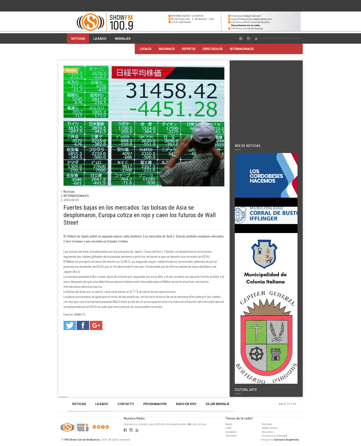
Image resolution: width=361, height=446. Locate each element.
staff (228, 427)
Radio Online (269, 427)
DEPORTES (188, 49)
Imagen (71, 70)
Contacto (126, 404)
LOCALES (145, 49)
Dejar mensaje (217, 404)
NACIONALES (167, 49)
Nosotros (267, 431)
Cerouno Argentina (286, 439)
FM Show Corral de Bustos (81, 439)
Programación (155, 404)
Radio (229, 424)
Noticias (78, 38)
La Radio (99, 38)
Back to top (287, 404)
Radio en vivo (186, 404)
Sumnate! (231, 435)
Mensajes (122, 38)
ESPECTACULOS (212, 49)
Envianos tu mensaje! (274, 435)
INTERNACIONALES (242, 49)
